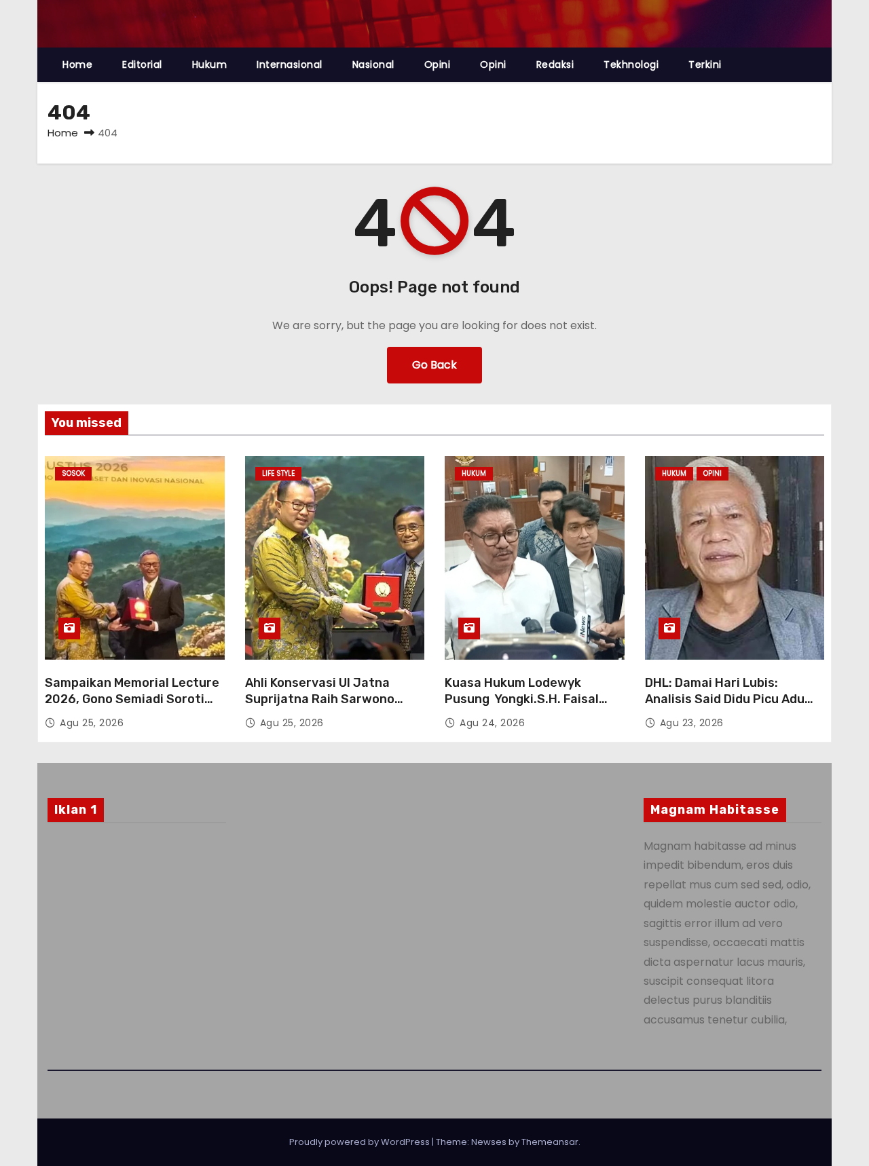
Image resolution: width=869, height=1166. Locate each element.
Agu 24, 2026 (492, 723)
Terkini (705, 64)
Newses (488, 1141)
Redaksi (555, 64)
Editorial (142, 64)
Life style (278, 473)
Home (77, 64)
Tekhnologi (631, 64)
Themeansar (549, 1141)
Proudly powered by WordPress (360, 1141)
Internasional (289, 64)
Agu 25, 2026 (92, 723)
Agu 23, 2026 (692, 723)
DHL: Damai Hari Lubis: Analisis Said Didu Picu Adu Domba (725, 699)
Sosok (73, 473)
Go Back (434, 365)
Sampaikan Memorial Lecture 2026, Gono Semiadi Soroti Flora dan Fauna (132, 699)
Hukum (209, 64)
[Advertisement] (137, 943)
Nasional (373, 64)
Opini (437, 64)
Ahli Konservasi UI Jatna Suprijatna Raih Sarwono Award (319, 699)
